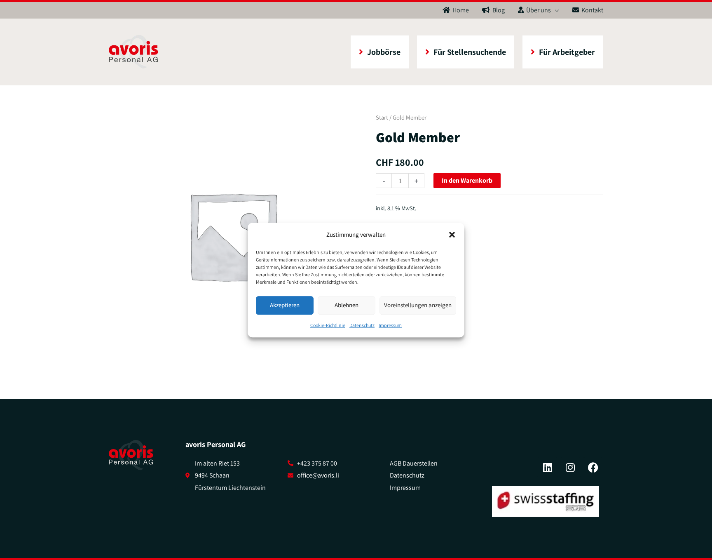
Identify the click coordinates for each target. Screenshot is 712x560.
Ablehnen (346, 305)
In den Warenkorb (467, 180)
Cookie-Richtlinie (327, 325)
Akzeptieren (285, 305)
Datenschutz (362, 325)
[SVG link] (131, 455)
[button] (452, 235)
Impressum (390, 325)
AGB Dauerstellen (414, 463)
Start (382, 117)
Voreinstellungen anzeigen (418, 305)
